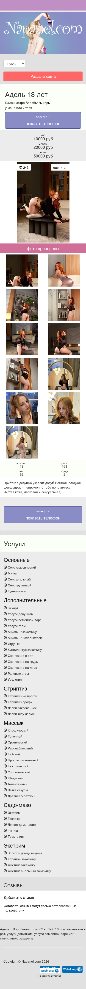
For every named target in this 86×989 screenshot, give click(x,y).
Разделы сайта (43, 77)
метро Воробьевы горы (33, 102)
